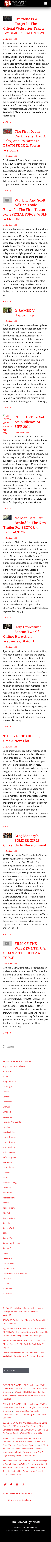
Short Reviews (9, 1218)
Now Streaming (9, 1182)
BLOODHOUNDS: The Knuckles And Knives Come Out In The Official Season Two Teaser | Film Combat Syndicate (25, 1426)
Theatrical (7, 1278)
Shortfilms (7, 1223)
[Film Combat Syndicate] (16, 6)
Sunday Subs (8, 1248)
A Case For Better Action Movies (17, 1061)
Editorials (7, 1111)
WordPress (19, 1530)
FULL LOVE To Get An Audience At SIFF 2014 (29, 422)
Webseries (7, 1293)
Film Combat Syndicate (17, 1493)
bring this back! (9, 1081)
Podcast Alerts (9, 1197)
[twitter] (5, 1484)
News (5, 1177)
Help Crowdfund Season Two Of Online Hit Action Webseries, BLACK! (22, 634)
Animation (7, 1071)
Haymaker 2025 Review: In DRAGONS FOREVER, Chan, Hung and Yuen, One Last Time (24, 1414)
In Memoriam (9, 1147)
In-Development (10, 1157)
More (5, 121)
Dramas (6, 1106)
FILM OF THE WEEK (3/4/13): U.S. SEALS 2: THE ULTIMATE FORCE (24, 950)
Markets (6, 1172)
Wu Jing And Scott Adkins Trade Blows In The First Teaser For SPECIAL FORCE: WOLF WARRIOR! (25, 209)
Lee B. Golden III (10, 39)
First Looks (7, 1127)
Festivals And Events (12, 1122)
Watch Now (8, 1288)
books (5, 1076)
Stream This (8, 1238)
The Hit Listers (9, 1268)
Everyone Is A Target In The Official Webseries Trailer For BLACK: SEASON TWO (24, 26)
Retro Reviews (9, 1207)
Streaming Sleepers (11, 1243)
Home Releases (9, 1137)
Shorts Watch (9, 1228)
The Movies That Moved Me (15, 1273)
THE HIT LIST (8, 1263)
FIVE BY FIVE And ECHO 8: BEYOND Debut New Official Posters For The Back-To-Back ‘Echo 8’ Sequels (24, 1344)
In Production (9, 1152)
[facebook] (11, 1484)
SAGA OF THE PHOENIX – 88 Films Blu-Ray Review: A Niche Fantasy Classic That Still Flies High (25, 1395)
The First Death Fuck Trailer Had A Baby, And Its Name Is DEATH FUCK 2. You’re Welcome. (24, 140)
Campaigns (8, 1086)
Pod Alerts (7, 1192)
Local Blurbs (8, 1167)
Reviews (6, 1212)
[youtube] (17, 1484)
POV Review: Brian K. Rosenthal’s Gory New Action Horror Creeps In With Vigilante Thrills (24, 1471)
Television (7, 1258)
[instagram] (23, 1484)
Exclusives (7, 1117)
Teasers (6, 1253)
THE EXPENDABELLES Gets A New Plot (22, 738)
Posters (6, 1202)
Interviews (7, 1162)
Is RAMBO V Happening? (25, 312)
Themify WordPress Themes (34, 1530)
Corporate (7, 1101)
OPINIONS (7, 1187)
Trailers (6, 1283)
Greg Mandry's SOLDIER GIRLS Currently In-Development (24, 840)
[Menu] (46, 3)
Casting (6, 1091)
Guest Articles (9, 1132)
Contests (6, 1096)
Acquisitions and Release (14, 1066)
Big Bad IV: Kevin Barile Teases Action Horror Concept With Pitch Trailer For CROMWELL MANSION (23, 1311)
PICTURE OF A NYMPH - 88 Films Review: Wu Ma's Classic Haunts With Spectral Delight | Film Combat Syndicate (26, 1388)
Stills (5, 1233)
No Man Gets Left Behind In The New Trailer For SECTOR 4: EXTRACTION (24, 525)
